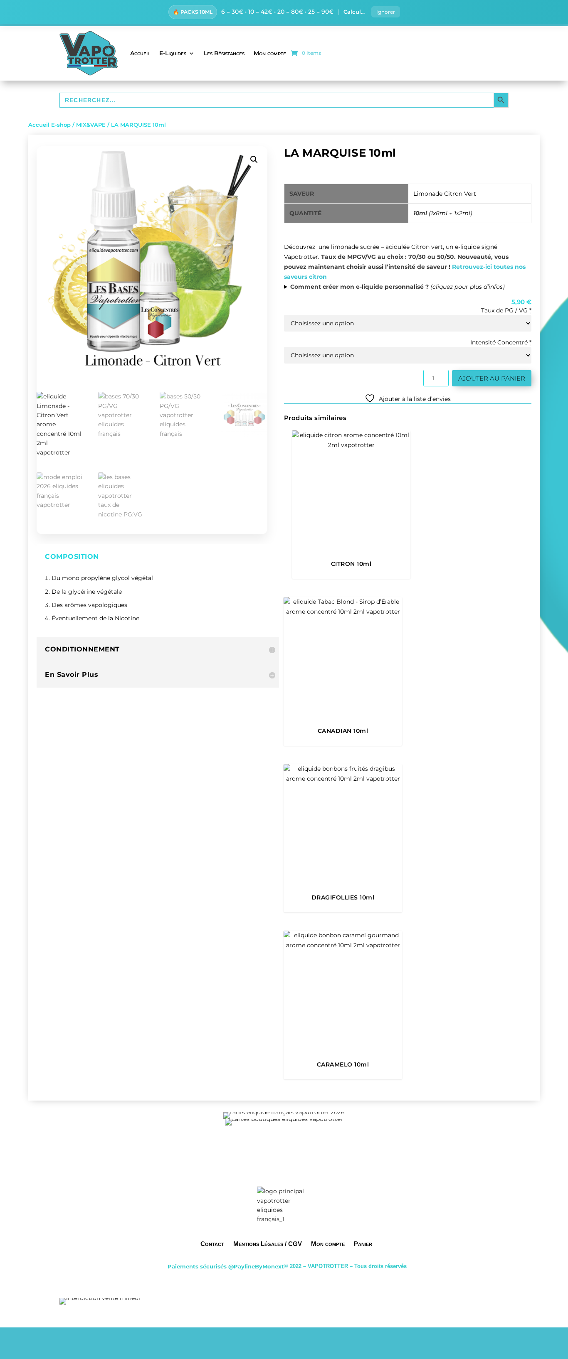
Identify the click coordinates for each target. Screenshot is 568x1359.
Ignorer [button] (385, 12)
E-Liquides (172, 53)
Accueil (140, 53)
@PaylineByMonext (256, 1266)
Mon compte (270, 53)
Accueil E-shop (49, 125)
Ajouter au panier (491, 378)
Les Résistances (224, 53)
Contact (212, 1243)
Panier (363, 1243)
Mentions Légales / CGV (267, 1243)
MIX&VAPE (91, 125)
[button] (254, 159)
